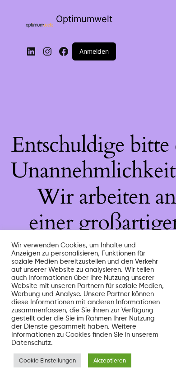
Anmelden (94, 51)
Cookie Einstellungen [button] (47, 360)
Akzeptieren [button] (109, 360)
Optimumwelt (84, 19)
